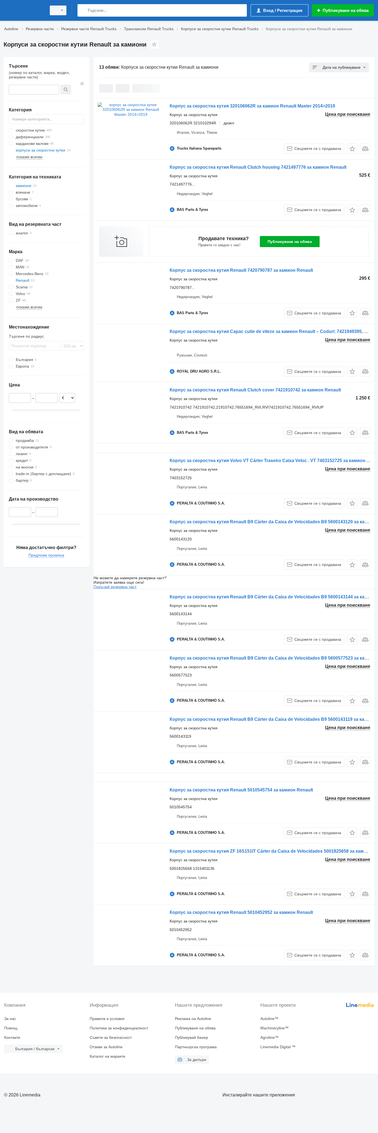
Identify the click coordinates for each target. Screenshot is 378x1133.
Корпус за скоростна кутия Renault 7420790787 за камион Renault (241, 270)
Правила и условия (107, 1018)
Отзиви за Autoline (106, 1047)
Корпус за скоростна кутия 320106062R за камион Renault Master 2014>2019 (252, 106)
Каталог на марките (107, 1056)
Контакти (12, 1037)
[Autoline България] (23, 10)
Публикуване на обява (290, 241)
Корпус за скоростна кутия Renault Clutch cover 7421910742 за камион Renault (255, 390)
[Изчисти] (82, 84)
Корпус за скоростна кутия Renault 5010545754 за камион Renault (241, 790)
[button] (352, 148)
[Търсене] (82, 10)
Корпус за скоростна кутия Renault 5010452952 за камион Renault (241, 912)
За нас (10, 1018)
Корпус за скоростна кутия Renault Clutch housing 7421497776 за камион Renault (258, 167)
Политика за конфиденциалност (119, 1028)
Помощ (10, 1028)
